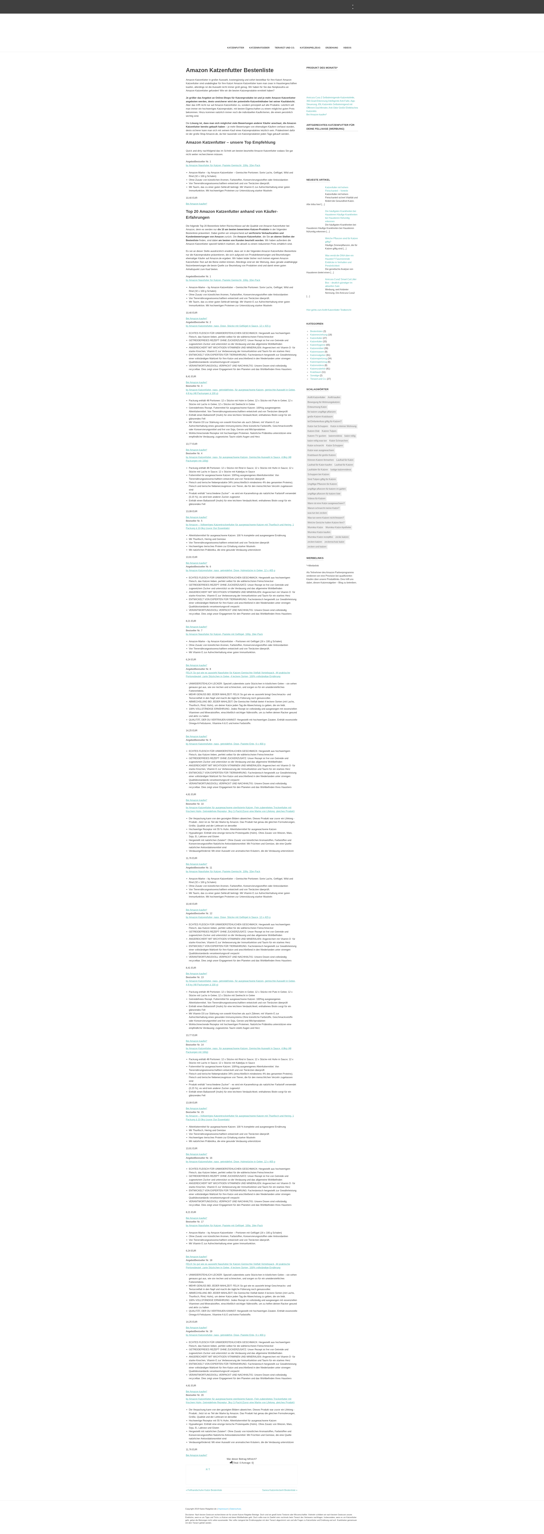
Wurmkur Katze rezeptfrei (320, 537)
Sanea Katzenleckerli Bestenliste (279, 1490)
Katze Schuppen (334, 445)
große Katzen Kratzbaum (320, 416)
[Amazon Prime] (241, 201)
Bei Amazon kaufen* (196, 203)
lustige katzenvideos (341, 469)
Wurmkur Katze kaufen (319, 532)
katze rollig (350, 436)
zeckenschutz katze (334, 542)
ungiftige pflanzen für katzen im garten (327, 489)
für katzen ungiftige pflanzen (322, 412)
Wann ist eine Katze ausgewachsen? (326, 503)
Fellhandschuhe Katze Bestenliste (204, 1490)
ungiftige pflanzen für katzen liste (324, 493)
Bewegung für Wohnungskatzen (324, 402)
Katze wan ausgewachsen (321, 450)
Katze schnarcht (316, 445)
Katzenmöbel (317, 348)
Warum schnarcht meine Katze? (323, 508)
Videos (347, 47)
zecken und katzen (317, 546)
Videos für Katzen (316, 498)
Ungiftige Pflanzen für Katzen (322, 484)
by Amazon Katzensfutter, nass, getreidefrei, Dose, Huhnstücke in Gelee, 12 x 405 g (230, 570)
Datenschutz (235, 1509)
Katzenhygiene (317, 345)
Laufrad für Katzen (344, 465)
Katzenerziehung (318, 334)
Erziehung (332, 47)
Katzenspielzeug (310, 47)
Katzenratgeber (259, 47)
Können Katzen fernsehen (321, 460)
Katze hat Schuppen (318, 426)
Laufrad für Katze (344, 460)
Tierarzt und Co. (285, 47)
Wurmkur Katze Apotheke (338, 527)
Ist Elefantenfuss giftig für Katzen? (325, 421)
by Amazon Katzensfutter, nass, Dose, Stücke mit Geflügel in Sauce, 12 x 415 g (228, 326)
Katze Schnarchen (338, 440)
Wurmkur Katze (315, 527)
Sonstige (314, 375)
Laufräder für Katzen (318, 469)
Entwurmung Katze (317, 407)
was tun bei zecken (317, 513)
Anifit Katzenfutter (316, 397)
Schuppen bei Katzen (318, 474)
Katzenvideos (317, 365)
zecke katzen (342, 537)
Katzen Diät (313, 431)
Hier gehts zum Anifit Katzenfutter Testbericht (328, 310)
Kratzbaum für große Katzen (322, 455)
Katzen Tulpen (329, 431)
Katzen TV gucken (317, 436)
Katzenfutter (235, 47)
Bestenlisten (316, 331)
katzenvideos (335, 436)
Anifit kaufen (334, 397)
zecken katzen (315, 542)
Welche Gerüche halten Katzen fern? (326, 522)
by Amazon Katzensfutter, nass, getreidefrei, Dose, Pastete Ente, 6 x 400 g (225, 743)
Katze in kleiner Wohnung (343, 426)
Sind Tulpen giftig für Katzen (322, 479)
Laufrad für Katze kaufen (320, 465)
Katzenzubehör (318, 368)
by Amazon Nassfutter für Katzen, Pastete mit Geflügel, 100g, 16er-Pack (224, 634)
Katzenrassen (317, 351)
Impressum (223, 1509)
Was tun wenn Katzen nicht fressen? (326, 518)
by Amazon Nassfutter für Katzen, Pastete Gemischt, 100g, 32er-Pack (223, 165)
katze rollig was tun (317, 440)
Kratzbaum (315, 372)
